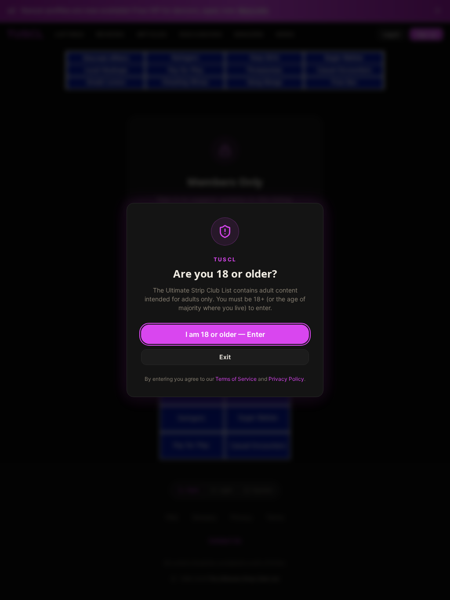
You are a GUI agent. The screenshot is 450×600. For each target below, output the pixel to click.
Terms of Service (236, 379)
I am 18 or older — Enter (225, 334)
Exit (225, 357)
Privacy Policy (286, 379)
